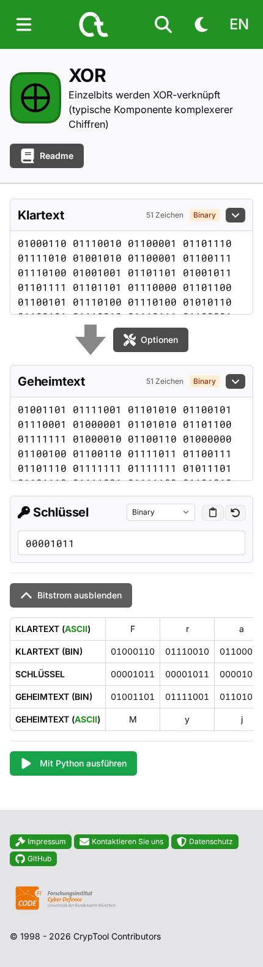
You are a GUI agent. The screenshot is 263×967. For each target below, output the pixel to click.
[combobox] (161, 512)
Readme (56, 155)
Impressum (47, 841)
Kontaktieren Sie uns (127, 841)
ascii (76, 628)
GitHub (39, 858)
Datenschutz (211, 841)
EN (239, 24)
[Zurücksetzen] (235, 513)
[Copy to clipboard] (212, 513)
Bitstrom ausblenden (79, 595)
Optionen (159, 339)
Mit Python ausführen (83, 763)
